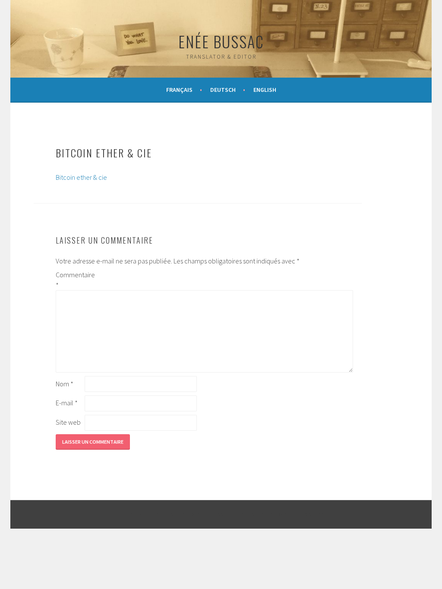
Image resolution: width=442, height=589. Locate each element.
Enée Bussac (221, 41)
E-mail (67, 402)
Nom (64, 383)
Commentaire (69, 279)
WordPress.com (302, 514)
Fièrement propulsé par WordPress (169, 514)
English (264, 90)
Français (179, 90)
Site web (68, 422)
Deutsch (223, 90)
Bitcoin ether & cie (81, 177)
